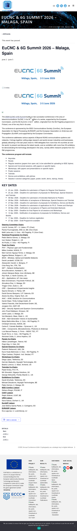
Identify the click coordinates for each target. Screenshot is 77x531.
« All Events (6, 34)
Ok (39, 528)
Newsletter (55, 515)
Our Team (32, 518)
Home (40, 27)
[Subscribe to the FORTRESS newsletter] (54, 5)
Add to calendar (11, 420)
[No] (75, 526)
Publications (44, 500)
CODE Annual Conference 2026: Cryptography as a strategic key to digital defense (45, 447)
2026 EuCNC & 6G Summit (15, 116)
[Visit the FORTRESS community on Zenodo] (69, 5)
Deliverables (44, 483)
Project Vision (33, 483)
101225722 (6, 490)
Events (45, 27)
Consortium (32, 500)
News (53, 480)
